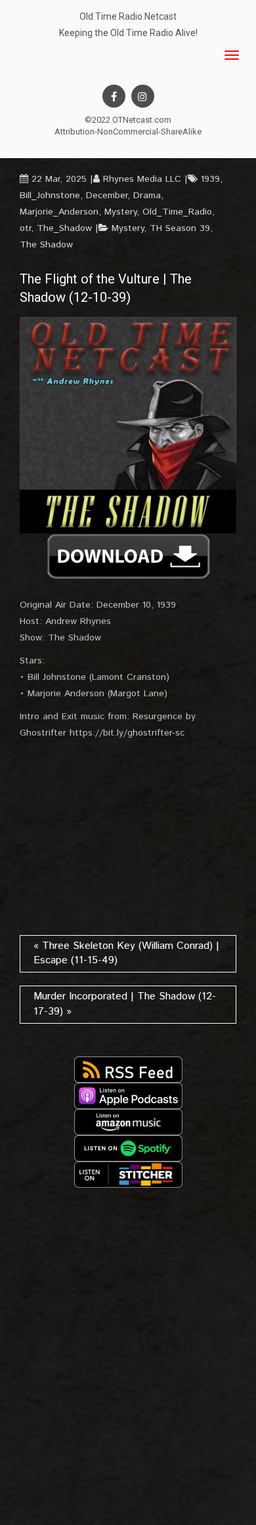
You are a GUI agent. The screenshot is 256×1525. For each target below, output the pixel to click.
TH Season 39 (180, 228)
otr (25, 228)
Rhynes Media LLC (142, 179)
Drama (147, 195)
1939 (210, 179)
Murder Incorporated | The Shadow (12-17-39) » (124, 1004)
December (106, 195)
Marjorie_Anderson (59, 212)
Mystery (120, 212)
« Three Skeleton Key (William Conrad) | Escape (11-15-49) (126, 953)
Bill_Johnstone (50, 195)
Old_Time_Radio (177, 212)
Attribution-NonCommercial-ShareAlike (128, 131)
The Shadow (46, 244)
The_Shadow (64, 228)
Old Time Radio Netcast (128, 16)
